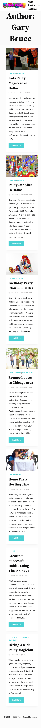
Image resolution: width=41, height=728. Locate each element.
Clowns (12, 278)
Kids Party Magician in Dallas (18, 83)
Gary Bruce (14, 93)
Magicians (21, 73)
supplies (20, 180)
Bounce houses (15, 373)
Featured (12, 73)
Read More (17, 146)
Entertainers (14, 637)
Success (12, 551)
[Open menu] (39, 5)
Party (33, 373)
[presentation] (22, 59)
